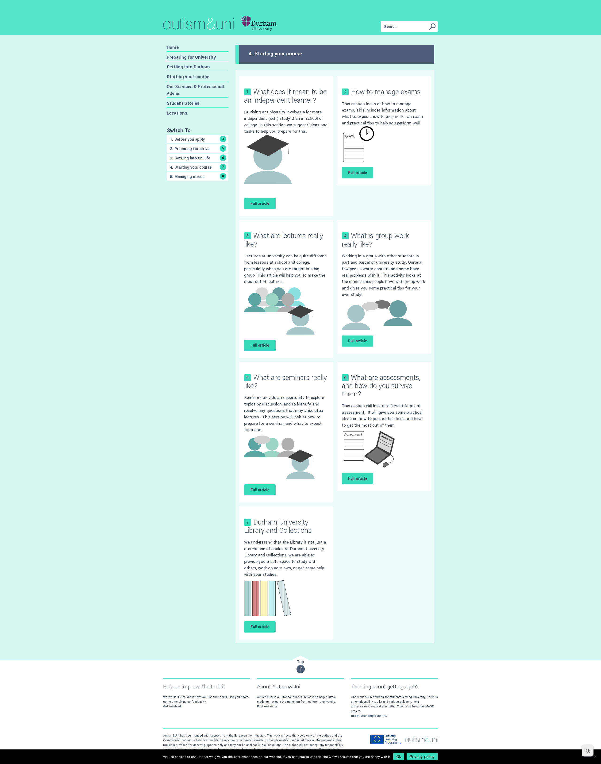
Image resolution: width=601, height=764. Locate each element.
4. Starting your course (197, 167)
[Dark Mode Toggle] (587, 750)
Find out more (267, 706)
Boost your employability (369, 716)
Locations (177, 113)
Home (173, 47)
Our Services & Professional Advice (195, 90)
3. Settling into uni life (197, 158)
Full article (259, 203)
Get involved (172, 706)
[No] (595, 756)
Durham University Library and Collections (278, 526)
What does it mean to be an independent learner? (285, 96)
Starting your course (188, 76)
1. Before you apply (197, 139)
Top (300, 661)
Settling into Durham (188, 67)
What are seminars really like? (285, 382)
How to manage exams (385, 92)
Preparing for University (191, 57)
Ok (398, 756)
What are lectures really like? (283, 240)
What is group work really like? (375, 240)
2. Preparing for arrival (197, 148)
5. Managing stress (197, 176)
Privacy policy (422, 756)
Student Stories (183, 103)
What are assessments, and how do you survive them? (381, 386)
